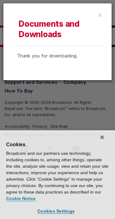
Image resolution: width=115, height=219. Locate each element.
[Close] (102, 137)
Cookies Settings (56, 211)
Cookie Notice (21, 198)
